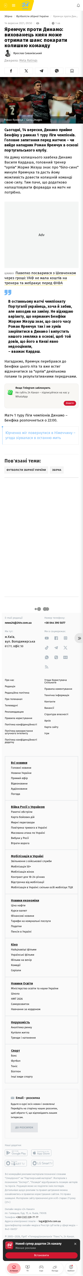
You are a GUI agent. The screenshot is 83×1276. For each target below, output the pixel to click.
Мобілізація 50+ (21, 866)
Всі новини (19, 763)
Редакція (10, 686)
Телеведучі (11, 705)
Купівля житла (20, 1032)
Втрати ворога (20, 843)
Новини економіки (25, 900)
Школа (15, 993)
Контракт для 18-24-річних (28, 877)
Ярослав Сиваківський (27, 53)
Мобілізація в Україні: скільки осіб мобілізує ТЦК (42, 887)
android (16, 1152)
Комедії (15, 965)
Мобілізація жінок (22, 871)
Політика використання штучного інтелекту (19, 732)
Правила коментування (58, 689)
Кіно (14, 944)
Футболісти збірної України (32, 16)
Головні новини (21, 767)
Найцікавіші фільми (23, 949)
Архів (47, 721)
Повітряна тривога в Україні (29, 827)
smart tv (16, 1163)
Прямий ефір (19, 778)
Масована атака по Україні (28, 832)
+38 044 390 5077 (54, 622)
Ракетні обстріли (21, 812)
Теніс (14, 1066)
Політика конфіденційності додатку (21, 741)
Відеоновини (19, 783)
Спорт (15, 1050)
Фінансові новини (22, 915)
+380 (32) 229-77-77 (27, 1217)
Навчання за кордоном (25, 1009)
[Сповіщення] (78, 5)
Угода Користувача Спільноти (55, 681)
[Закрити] (75, 1244)
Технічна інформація (56, 695)
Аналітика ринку (21, 1027)
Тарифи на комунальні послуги (31, 921)
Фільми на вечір (21, 960)
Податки (16, 926)
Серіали (16, 970)
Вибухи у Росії (20, 838)
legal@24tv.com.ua (50, 1221)
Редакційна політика (17, 693)
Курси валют (19, 910)
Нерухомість (20, 1022)
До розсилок (24, 1127)
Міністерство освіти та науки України (34, 988)
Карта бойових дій (23, 817)
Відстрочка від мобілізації (27, 882)
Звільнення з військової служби (31, 861)
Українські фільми (22, 954)
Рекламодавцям (14, 712)
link (46, 638)
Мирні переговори (23, 822)
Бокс (14, 1055)
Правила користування (18, 718)
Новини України (21, 773)
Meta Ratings (28, 60)
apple (42, 1152)
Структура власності (56, 714)
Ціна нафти (18, 905)
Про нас (9, 680)
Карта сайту (51, 727)
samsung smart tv (42, 1163)
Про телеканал (13, 699)
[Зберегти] (71, 71)
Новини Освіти (22, 983)
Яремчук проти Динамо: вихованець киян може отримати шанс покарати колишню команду (66, 16)
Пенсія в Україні (21, 931)
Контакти (49, 701)
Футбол (15, 1060)
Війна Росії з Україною (28, 807)
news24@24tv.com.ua (18, 622)
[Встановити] (41, 1250)
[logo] (25, 5)
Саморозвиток (20, 1004)
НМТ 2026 (17, 998)
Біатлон (16, 1071)
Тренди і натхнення (23, 1037)
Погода (15, 794)
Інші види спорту (22, 1076)
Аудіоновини (19, 788)
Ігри (46, 733)
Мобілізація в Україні (27, 856)
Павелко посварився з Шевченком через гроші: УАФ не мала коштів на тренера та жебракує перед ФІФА (40, 278)
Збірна (8, 16)
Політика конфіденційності (21, 724)
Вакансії (49, 708)
